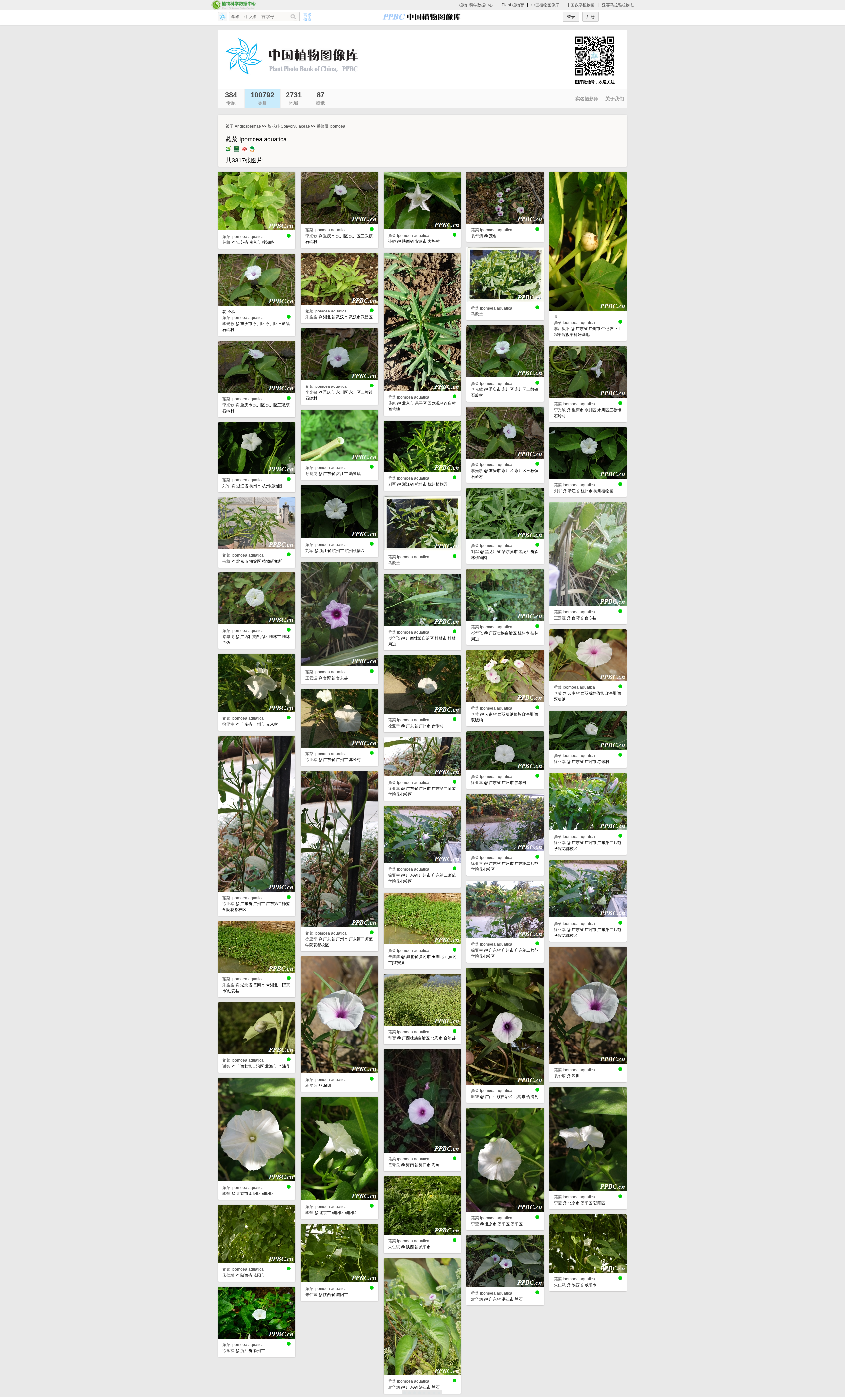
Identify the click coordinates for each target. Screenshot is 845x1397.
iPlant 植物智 (512, 5)
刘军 (392, 484)
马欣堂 (477, 314)
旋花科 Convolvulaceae (289, 126)
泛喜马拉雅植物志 (618, 5)
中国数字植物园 (580, 5)
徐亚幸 (228, 724)
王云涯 (560, 618)
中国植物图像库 (545, 5)
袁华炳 (477, 236)
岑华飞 (477, 633)
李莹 (558, 693)
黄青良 (394, 1165)
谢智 (475, 1096)
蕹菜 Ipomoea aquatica (243, 236)
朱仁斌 (394, 1247)
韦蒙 (226, 561)
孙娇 (392, 241)
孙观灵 (311, 473)
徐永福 (228, 1350)
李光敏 (311, 236)
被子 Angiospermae (243, 126)
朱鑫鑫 (311, 317)
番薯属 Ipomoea (331, 126)
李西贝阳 (562, 328)
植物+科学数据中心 (476, 5)
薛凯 (226, 242)
